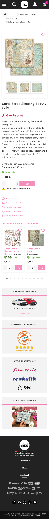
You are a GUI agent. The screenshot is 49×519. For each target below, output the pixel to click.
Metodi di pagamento (13, 207)
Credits (37, 516)
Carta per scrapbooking (28, 14)
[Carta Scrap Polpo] (36, 238)
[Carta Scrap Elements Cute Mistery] (13, 238)
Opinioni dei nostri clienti (14, 215)
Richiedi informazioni (13, 199)
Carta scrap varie (11, 18)
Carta (13, 14)
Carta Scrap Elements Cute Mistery (11, 251)
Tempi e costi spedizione (24, 313)
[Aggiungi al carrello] (27, 183)
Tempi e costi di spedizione (15, 203)
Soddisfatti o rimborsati (14, 211)
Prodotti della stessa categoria (20, 223)
